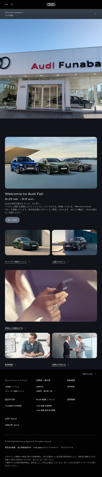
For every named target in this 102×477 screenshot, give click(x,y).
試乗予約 (39, 387)
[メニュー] (7, 4)
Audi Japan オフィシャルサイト (46, 447)
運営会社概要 (10, 447)
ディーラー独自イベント (15, 391)
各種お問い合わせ (12, 425)
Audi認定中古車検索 (13, 406)
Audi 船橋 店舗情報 (44, 406)
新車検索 (70, 387)
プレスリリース (67, 447)
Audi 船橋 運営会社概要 (45, 410)
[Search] (12, 4)
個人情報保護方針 (24, 447)
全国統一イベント (12, 387)
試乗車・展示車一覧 (44, 391)
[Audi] (51, 4)
